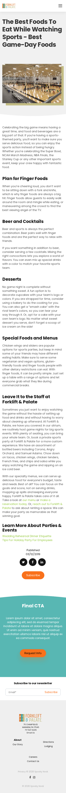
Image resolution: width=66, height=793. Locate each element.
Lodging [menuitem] (48, 746)
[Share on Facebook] (33, 562)
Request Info (33, 653)
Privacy (22, 771)
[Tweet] (23, 562)
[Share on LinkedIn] (42, 562)
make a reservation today (26, 502)
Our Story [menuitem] (18, 744)
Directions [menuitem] (48, 741)
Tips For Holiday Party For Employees (27, 540)
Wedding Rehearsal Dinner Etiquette (26, 536)
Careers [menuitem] (33, 756)
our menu (29, 500)
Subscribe (33, 575)
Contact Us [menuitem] (33, 761)
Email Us (31, 732)
